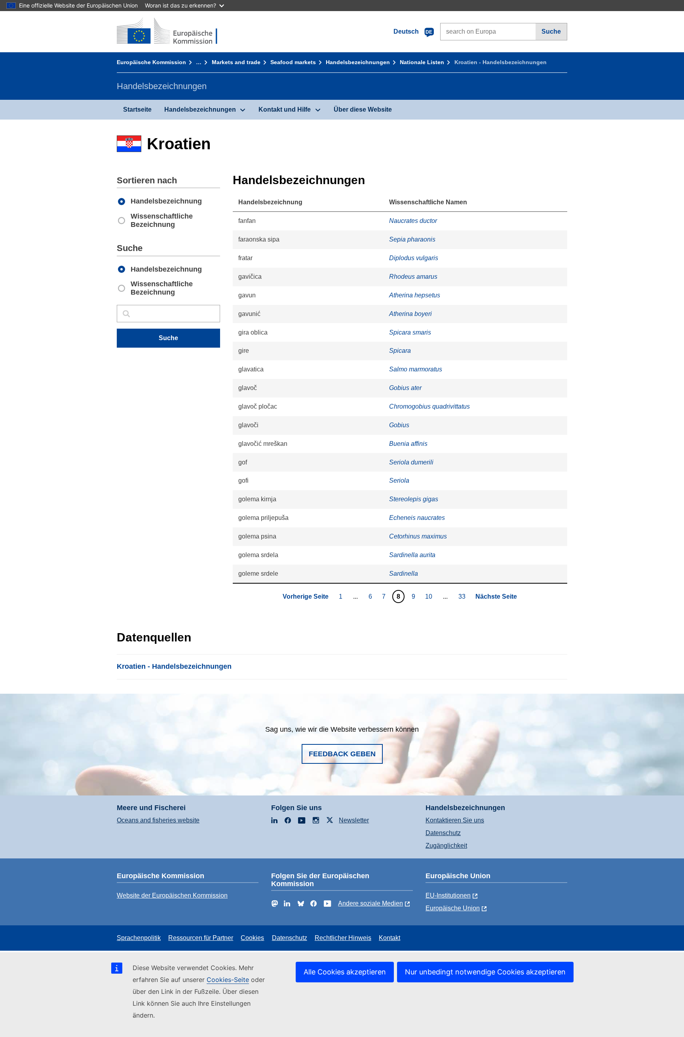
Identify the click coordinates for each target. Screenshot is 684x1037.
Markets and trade (236, 62)
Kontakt (389, 937)
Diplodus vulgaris (413, 258)
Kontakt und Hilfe (284, 109)
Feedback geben (342, 754)
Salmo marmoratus (415, 369)
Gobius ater (405, 387)
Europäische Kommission (151, 62)
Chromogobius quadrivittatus (429, 406)
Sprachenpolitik (139, 937)
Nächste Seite (496, 596)
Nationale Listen (422, 62)
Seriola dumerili (411, 462)
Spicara (400, 350)
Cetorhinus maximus (418, 536)
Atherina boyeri (410, 313)
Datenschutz (443, 833)
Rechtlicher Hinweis (343, 937)
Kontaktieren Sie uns (455, 820)
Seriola (399, 480)
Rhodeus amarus (413, 276)
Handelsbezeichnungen (358, 62)
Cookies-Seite (228, 980)
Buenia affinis (408, 443)
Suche (551, 31)
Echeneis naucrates (417, 517)
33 (462, 596)
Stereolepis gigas (413, 499)
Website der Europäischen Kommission (172, 895)
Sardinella (403, 573)
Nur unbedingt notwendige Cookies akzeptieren (485, 972)
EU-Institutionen (448, 895)
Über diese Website (363, 109)
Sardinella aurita (412, 555)
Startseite (137, 109)
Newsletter (354, 820)
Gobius (399, 425)
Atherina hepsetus (414, 295)
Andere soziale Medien (370, 903)
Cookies (252, 937)
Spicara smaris (410, 332)
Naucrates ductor (413, 220)
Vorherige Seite (306, 596)
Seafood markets (293, 62)
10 (429, 596)
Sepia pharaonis (412, 239)
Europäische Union (453, 908)
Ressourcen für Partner (200, 937)
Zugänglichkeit (446, 845)
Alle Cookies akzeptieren (345, 972)
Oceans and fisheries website (158, 820)
